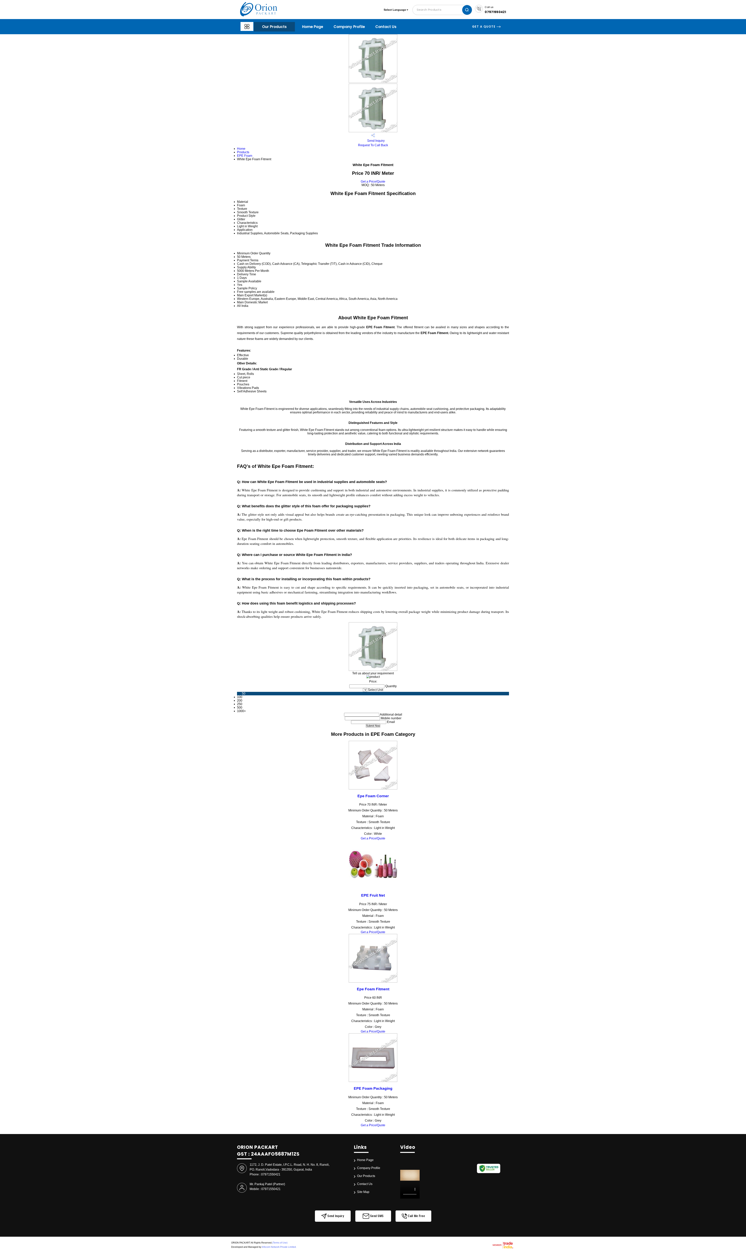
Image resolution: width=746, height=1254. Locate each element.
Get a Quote (484, 27)
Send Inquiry (375, 140)
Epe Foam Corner (373, 796)
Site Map (363, 1192)
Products (243, 152)
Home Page (312, 26)
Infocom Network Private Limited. (279, 1247)
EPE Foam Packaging (373, 1088)
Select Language (395, 9)
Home (241, 148)
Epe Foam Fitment (373, 989)
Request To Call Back (373, 145)
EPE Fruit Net (373, 895)
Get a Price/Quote (373, 181)
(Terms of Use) (280, 1242)
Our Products (274, 26)
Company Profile (349, 26)
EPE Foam (244, 155)
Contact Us (386, 26)
